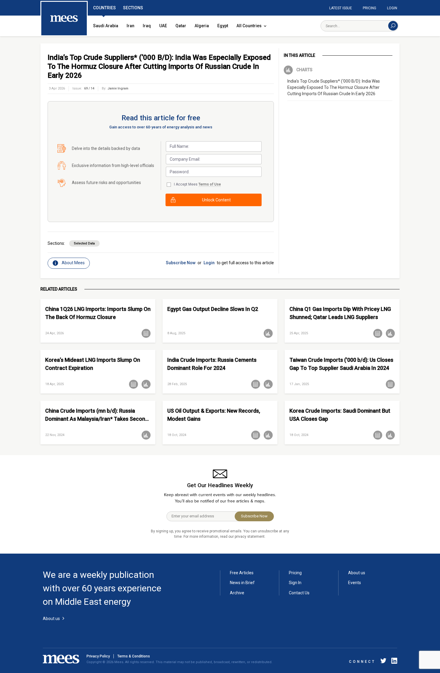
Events (354, 582)
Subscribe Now (180, 262)
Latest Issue (340, 8)
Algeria (202, 25)
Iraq (147, 25)
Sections (133, 7)
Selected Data (84, 243)
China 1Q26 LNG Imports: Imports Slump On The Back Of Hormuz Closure (98, 313)
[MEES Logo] (64, 19)
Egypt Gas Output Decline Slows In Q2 (212, 309)
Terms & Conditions (133, 656)
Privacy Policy (98, 656)
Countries (104, 7)
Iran (130, 25)
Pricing (369, 8)
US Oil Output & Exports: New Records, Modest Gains (213, 415)
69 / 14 (89, 88)
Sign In (295, 582)
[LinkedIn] (393, 662)
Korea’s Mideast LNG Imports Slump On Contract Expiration (92, 364)
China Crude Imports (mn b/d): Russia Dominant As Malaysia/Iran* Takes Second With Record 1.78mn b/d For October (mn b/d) (96, 415)
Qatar (180, 25)
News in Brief (242, 582)
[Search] (393, 26)
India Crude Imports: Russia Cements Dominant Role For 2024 (212, 364)
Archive (237, 592)
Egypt (222, 25)
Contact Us (299, 592)
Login (392, 8)
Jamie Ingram (117, 88)
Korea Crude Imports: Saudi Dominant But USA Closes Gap (339, 415)
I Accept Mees (197, 184)
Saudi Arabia (105, 25)
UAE (163, 25)
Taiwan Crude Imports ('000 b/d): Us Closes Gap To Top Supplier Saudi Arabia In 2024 (341, 364)
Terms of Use (209, 184)
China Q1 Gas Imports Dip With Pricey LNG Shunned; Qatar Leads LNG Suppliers (340, 313)
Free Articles (242, 572)
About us (356, 572)
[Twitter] (383, 662)
